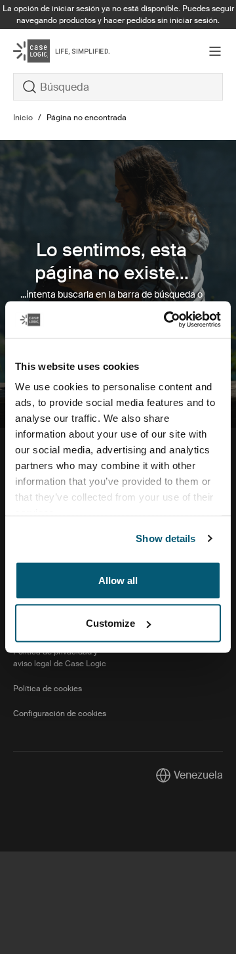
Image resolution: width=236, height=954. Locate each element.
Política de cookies (47, 688)
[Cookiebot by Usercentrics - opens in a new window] (166, 320)
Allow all (118, 579)
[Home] (48, 50)
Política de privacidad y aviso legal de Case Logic (59, 658)
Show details (165, 538)
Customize (110, 623)
